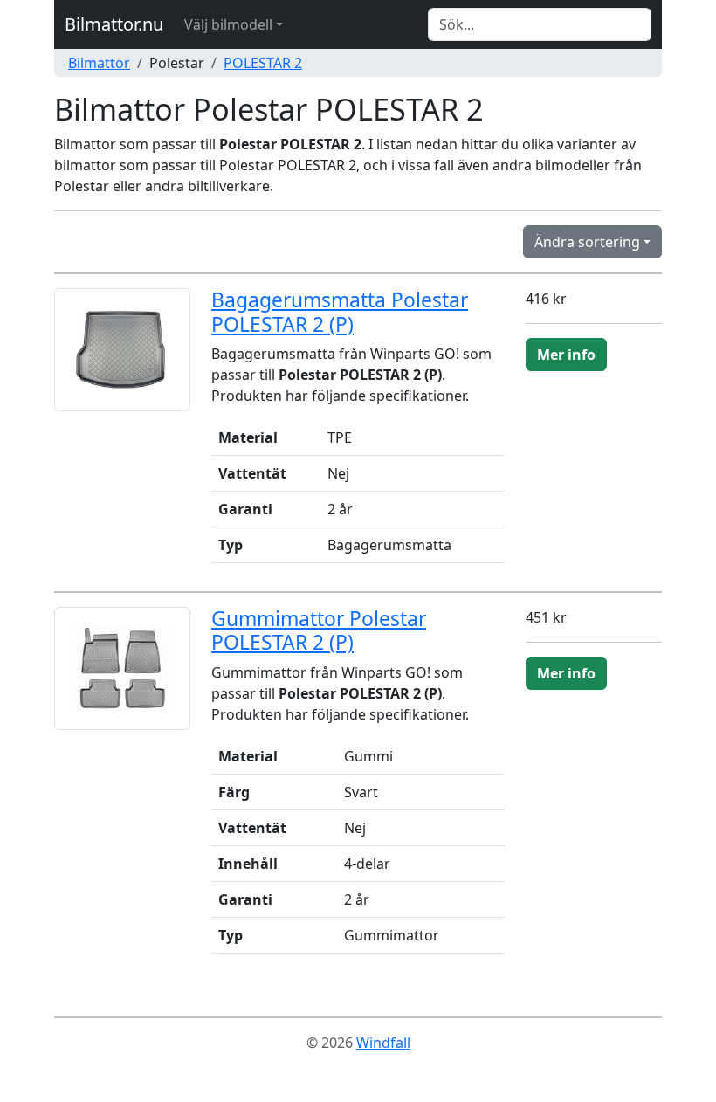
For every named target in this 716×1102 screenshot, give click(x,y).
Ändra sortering (587, 241)
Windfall (383, 1042)
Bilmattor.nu (114, 24)
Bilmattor (99, 62)
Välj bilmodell (228, 24)
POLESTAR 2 (263, 62)
